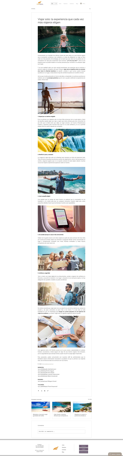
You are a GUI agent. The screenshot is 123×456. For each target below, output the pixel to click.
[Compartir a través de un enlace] (47, 390)
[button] (90, 8)
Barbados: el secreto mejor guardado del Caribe (40, 415)
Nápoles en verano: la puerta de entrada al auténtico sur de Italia (80, 415)
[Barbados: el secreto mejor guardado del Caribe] (40, 407)
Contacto (64, 449)
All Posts (33, 8)
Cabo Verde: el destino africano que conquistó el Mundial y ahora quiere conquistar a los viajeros (61, 415)
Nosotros (64, 447)
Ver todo (90, 399)
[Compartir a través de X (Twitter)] (41, 390)
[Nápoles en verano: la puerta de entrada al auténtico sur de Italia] (82, 407)
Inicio (63, 445)
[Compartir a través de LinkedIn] (44, 390)
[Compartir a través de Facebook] (38, 390)
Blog (63, 452)
